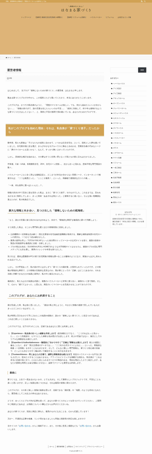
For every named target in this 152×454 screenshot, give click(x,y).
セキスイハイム (119, 118)
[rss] (141, 1)
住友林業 (116, 182)
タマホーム (117, 123)
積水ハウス (117, 202)
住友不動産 (117, 178)
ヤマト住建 (117, 158)
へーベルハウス (119, 83)
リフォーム (117, 163)
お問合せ (70, 446)
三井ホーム (117, 173)
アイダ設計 (117, 88)
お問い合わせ (24, 426)
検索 (142, 70)
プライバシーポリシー (94, 446)
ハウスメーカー (119, 138)
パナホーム (117, 143)
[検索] (144, 1)
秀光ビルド (117, 197)
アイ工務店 (117, 93)
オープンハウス (119, 103)
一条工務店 (117, 168)
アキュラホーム (119, 98)
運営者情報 (60, 446)
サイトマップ (80, 446)
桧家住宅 (116, 192)
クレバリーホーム (119, 108)
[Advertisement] (76, 38)
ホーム (52, 446)
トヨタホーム (118, 133)
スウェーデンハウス (120, 113)
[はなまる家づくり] (76, 9)
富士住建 (116, 187)
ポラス (115, 148)
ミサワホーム (118, 153)
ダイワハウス (118, 128)
